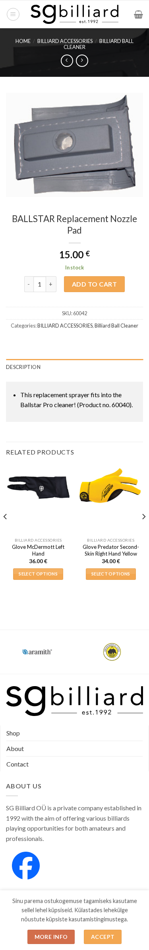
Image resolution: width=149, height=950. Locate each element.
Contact (17, 764)
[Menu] (13, 14)
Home (23, 41)
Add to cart (94, 284)
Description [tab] (23, 367)
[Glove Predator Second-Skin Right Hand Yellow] (110, 487)
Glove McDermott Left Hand (38, 550)
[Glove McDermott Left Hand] (38, 487)
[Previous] (6, 532)
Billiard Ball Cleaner (116, 325)
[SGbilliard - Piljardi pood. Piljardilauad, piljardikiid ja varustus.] (74, 14)
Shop (13, 733)
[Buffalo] (86, 652)
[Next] (143, 532)
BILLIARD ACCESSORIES (65, 41)
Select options (38, 573)
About (15, 748)
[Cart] (138, 14)
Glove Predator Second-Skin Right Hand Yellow (111, 550)
